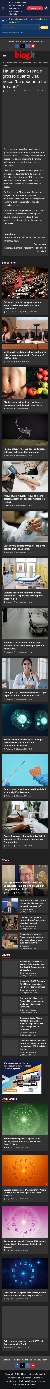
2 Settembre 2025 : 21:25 (24, 652)
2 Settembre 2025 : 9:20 (23, 796)
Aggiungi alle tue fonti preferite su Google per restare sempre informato (17, 8)
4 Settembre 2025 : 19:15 (24, 455)
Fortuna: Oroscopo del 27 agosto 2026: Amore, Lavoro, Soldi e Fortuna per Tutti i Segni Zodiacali (23, 1141)
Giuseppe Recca (27, 909)
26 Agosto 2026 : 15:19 (29, 1012)
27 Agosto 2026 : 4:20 (23, 893)
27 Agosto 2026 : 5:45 (23, 1347)
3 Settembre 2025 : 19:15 (24, 552)
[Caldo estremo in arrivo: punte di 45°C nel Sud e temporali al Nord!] (25, 1322)
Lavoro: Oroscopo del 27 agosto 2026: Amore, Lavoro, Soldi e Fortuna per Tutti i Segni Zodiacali (25, 1193)
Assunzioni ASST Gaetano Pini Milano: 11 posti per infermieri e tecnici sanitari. (32, 984)
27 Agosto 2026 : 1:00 (29, 948)
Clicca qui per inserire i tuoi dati (12, 32)
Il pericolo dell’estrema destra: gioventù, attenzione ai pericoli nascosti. (33, 920)
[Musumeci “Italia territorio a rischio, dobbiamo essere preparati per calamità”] (10, 905)
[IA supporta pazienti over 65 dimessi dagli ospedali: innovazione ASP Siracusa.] (25, 673)
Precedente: (24, 237)
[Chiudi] (6, 8)
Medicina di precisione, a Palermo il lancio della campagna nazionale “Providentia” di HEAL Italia (25, 355)
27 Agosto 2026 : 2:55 (29, 976)
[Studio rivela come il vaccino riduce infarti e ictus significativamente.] (25, 770)
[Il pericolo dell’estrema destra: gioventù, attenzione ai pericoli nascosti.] (10, 922)
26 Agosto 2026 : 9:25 (29, 1035)
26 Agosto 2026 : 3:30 (29, 1055)
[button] (4, 63)
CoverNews (18, 1384)
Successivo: (25, 247)
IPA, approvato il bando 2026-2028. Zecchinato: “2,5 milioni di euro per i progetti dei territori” (24, 886)
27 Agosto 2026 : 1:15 (29, 929)
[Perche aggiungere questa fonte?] (46, 8)
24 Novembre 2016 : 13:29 (36, 91)
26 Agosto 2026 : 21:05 (29, 993)
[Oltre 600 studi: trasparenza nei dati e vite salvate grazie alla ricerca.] (25, 526)
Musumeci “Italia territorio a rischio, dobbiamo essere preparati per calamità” (33, 903)
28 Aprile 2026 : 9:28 (22, 362)
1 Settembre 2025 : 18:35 (24, 846)
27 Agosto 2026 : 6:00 (20, 1147)
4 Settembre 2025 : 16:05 (24, 505)
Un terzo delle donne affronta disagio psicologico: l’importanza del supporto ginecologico (23, 596)
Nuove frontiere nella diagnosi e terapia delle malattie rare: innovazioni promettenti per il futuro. (23, 742)
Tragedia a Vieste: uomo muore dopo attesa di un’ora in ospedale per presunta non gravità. (24, 645)
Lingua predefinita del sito (14, 91)
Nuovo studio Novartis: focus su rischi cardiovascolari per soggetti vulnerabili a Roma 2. (24, 499)
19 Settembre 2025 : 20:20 (24, 408)
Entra (44, 27)
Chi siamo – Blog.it (13, 41)
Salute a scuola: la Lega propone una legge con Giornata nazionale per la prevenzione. (22, 305)
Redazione (27, 41)
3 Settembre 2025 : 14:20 (24, 602)
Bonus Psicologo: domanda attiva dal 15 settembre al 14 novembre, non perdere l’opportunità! (24, 839)
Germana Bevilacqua (12, 312)
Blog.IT (8, 1147)
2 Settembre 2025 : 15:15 (24, 749)
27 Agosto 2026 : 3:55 (29, 912)
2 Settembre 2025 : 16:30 (24, 699)
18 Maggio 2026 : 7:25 (30, 312)
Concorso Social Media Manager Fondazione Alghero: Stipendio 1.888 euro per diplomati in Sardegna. (31, 1023)
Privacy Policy (38, 41)
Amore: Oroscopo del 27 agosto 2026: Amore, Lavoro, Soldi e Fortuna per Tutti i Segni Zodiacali (25, 1244)
